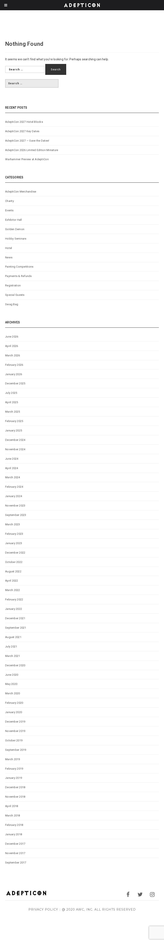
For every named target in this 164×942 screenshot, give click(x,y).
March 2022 (12, 590)
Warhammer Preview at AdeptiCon (27, 159)
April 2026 (11, 346)
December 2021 (15, 618)
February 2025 (14, 421)
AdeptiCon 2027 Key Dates (22, 131)
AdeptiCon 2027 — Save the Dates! (27, 140)
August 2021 (13, 637)
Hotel (8, 248)
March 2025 (12, 411)
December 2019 (15, 721)
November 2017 (15, 853)
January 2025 (13, 430)
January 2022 (13, 608)
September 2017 (15, 862)
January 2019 (13, 777)
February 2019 (14, 768)
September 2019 (15, 749)
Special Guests (15, 294)
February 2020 (14, 702)
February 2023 (14, 533)
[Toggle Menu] (6, 5)
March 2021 (12, 656)
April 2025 (11, 402)
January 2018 (13, 834)
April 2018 (11, 806)
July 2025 (11, 392)
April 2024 (11, 468)
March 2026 (12, 355)
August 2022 (13, 571)
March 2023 (12, 524)
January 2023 (13, 543)
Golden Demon (14, 229)
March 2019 (12, 759)
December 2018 (15, 787)
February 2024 (14, 486)
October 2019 (13, 740)
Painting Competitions (19, 266)
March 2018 (12, 815)
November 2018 (15, 796)
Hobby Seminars (15, 238)
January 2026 (13, 374)
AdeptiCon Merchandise (20, 191)
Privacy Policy (43, 909)
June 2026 (11, 336)
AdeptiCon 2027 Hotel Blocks (24, 121)
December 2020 (15, 665)
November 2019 (15, 731)
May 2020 (11, 684)
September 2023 (15, 515)
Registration (13, 285)
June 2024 (11, 458)
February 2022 (14, 599)
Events (9, 210)
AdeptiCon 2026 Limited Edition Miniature (31, 150)
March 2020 (12, 693)
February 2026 (14, 364)
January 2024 (13, 496)
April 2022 (11, 580)
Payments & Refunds (18, 276)
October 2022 (13, 562)
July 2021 (11, 646)
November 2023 (15, 505)
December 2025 (15, 383)
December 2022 (15, 552)
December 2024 (15, 439)
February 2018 (14, 824)
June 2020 (11, 674)
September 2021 (15, 627)
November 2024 (15, 449)
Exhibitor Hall (13, 219)
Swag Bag (11, 304)
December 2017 (15, 843)
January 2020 (13, 712)
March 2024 (12, 477)
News (8, 257)
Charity (9, 201)
